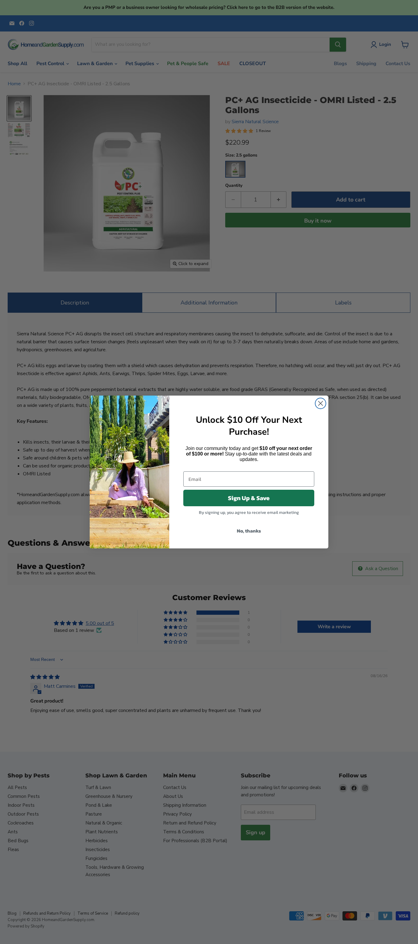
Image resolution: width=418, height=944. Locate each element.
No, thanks (249, 530)
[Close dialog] (320, 403)
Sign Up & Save (249, 498)
